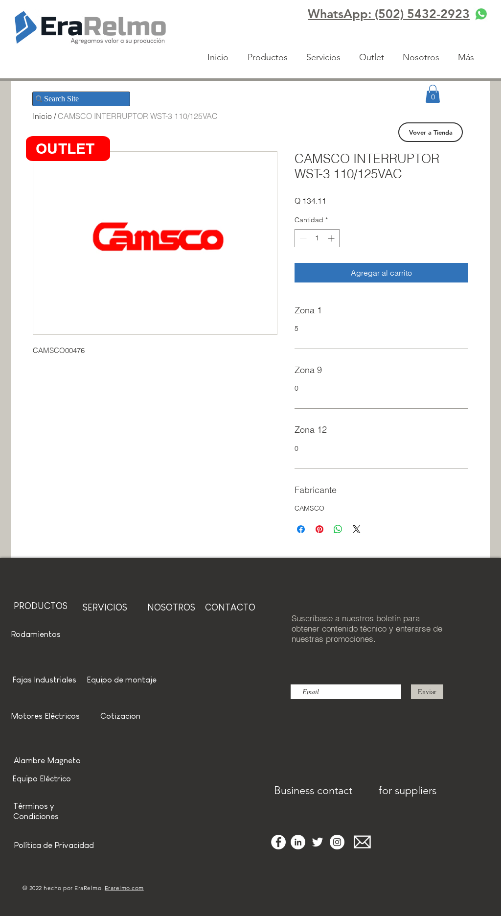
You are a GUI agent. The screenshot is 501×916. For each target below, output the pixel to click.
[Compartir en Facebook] (301, 529)
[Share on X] (357, 529)
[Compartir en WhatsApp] (338, 529)
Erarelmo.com (124, 888)
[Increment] (332, 238)
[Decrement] (302, 238)
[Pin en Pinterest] (319, 529)
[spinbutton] (317, 238)
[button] (432, 94)
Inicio (42, 116)
